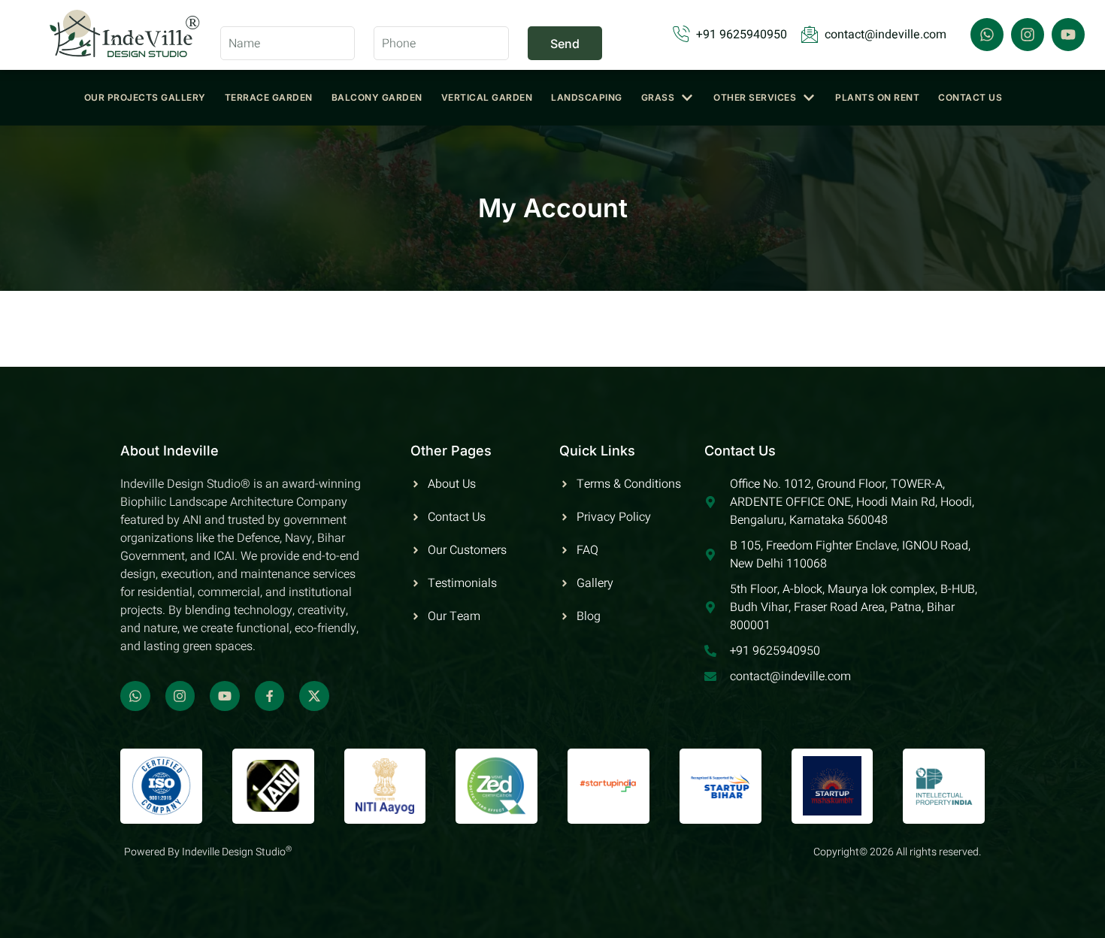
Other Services (754, 97)
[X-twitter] (314, 696)
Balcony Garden (377, 97)
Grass (658, 97)
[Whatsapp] (987, 34)
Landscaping (586, 97)
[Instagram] (1027, 34)
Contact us (970, 97)
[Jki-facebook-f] (270, 696)
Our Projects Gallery (145, 97)
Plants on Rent (877, 97)
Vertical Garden (487, 97)
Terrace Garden (269, 97)
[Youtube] (1068, 34)
